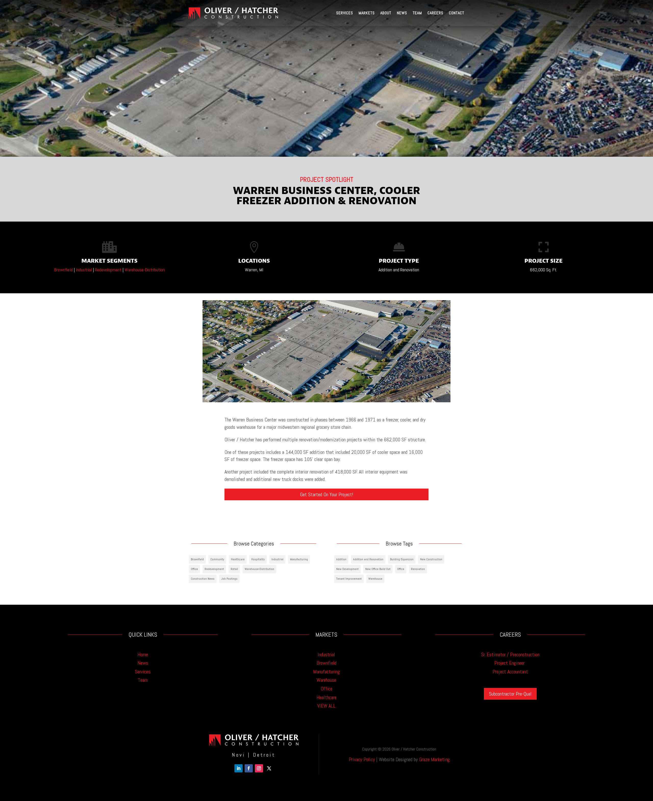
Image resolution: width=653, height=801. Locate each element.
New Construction (431, 559)
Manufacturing (299, 559)
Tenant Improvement (349, 579)
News (402, 13)
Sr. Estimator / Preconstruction (510, 654)
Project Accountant (510, 671)
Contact (456, 13)
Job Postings (229, 579)
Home (142, 654)
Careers (435, 13)
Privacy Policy (362, 759)
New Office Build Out (378, 569)
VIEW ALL (326, 705)
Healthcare (238, 559)
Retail (234, 569)
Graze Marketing (434, 759)
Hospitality (258, 559)
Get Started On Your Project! (326, 494)
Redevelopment (108, 270)
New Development (347, 569)
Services (344, 13)
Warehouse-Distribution (144, 270)
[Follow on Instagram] (259, 768)
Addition (341, 559)
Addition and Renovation (368, 559)
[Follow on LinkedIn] (238, 768)
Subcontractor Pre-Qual (510, 693)
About (385, 13)
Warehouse (375, 579)
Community (217, 559)
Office (194, 569)
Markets (367, 13)
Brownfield (63, 270)
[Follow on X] (269, 768)
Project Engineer (510, 663)
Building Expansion (401, 559)
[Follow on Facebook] (249, 768)
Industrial (84, 270)
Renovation (418, 569)
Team (417, 13)
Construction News (203, 579)
